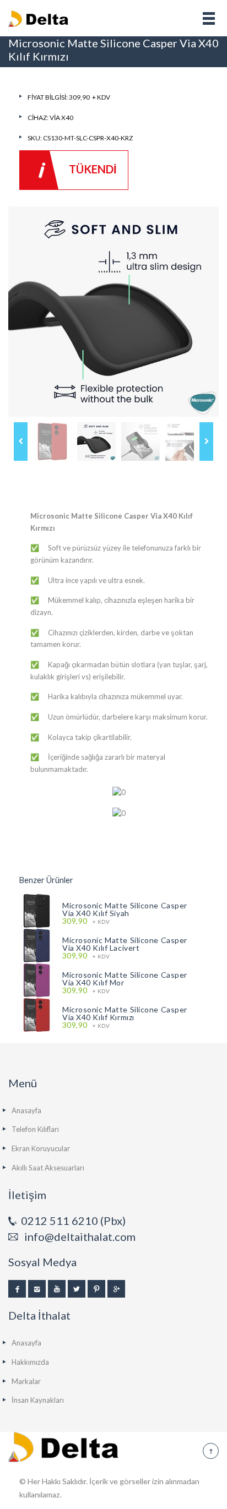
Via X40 (61, 117)
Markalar (26, 1381)
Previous (21, 441)
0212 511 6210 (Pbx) (73, 1220)
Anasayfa (26, 1110)
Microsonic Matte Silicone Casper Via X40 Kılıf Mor (124, 978)
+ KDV (86, 921)
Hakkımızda (30, 1362)
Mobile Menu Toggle (209, 18)
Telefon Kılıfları (35, 1129)
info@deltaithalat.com (80, 1236)
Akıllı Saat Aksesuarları (48, 1167)
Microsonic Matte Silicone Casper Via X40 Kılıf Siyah (124, 909)
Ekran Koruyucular (41, 1148)
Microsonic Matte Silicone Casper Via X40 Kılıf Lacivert (124, 943)
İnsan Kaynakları (38, 1400)
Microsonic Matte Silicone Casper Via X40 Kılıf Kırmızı (124, 1013)
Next (206, 441)
